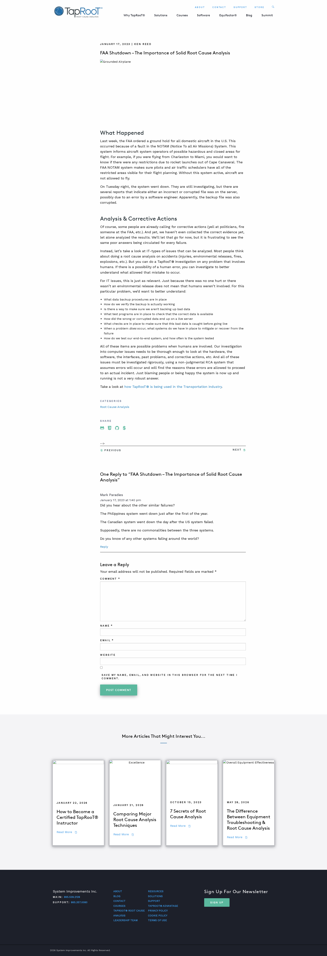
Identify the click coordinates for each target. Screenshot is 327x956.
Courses (182, 15)
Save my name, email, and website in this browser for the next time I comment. (169, 677)
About (200, 7)
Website (108, 654)
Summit (267, 15)
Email (107, 640)
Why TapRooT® (134, 15)
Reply (104, 546)
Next (237, 449)
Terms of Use (157, 920)
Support (240, 7)
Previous (112, 450)
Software (203, 15)
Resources (156, 891)
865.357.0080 (79, 902)
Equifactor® (228, 15)
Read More (67, 832)
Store (260, 7)
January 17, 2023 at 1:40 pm (120, 500)
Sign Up (216, 902)
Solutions (160, 15)
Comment (110, 578)
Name (106, 625)
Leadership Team (125, 920)
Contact (219, 7)
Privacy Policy (158, 910)
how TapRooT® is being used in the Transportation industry (173, 387)
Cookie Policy (157, 915)
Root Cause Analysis (114, 407)
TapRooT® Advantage (163, 905)
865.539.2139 (72, 897)
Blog (249, 15)
